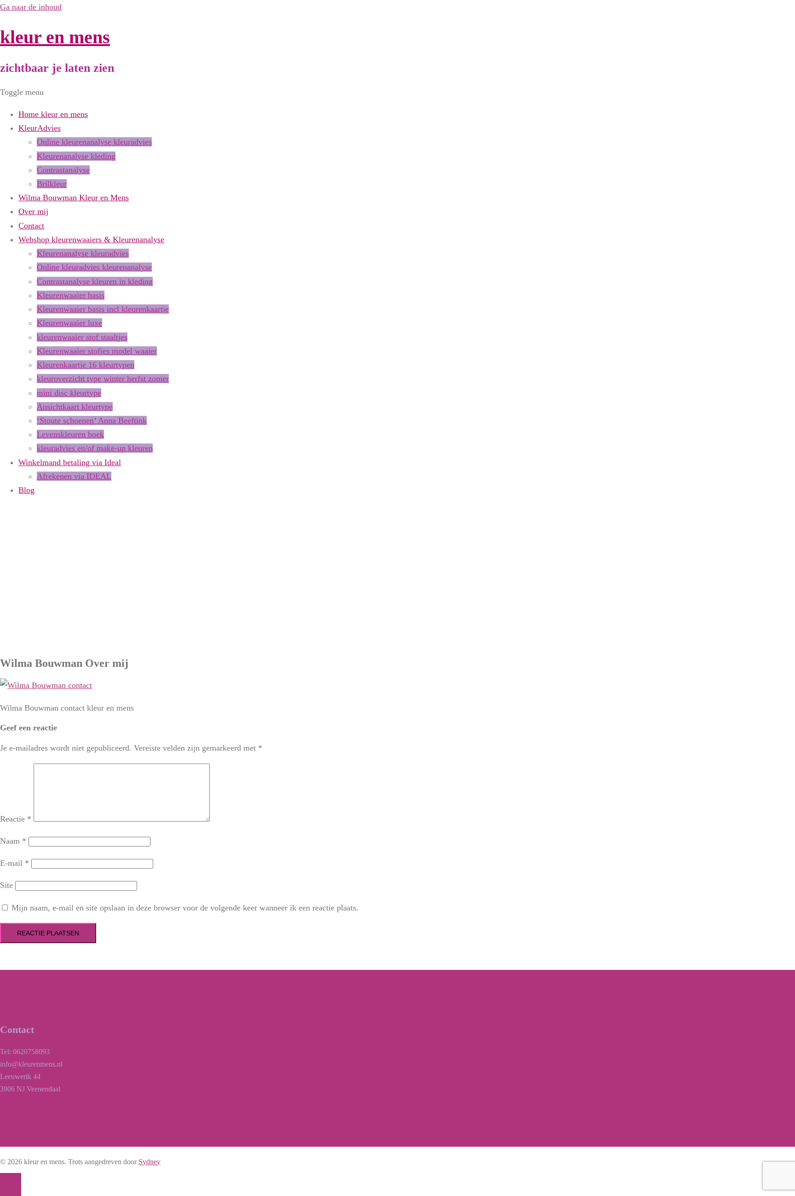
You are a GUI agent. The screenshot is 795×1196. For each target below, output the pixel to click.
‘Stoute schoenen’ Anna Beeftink (92, 420)
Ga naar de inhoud (31, 7)
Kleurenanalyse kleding (76, 156)
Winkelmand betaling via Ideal (69, 462)
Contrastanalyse (63, 170)
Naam (13, 841)
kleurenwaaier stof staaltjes (82, 337)
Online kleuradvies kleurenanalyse (94, 267)
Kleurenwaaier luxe (69, 322)
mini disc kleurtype (69, 392)
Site (6, 885)
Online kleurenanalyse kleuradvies (94, 141)
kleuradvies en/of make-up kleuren (95, 448)
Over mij (33, 211)
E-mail (14, 863)
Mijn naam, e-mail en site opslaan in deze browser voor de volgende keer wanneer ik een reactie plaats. (185, 907)
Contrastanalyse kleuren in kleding (95, 281)
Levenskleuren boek (70, 434)
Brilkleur (52, 183)
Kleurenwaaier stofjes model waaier (97, 351)
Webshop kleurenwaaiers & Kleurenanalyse (91, 239)
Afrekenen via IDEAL (74, 476)
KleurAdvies (39, 128)
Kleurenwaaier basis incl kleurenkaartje (103, 309)
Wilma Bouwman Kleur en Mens (73, 197)
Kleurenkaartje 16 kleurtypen (85, 364)
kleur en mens (55, 37)
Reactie (15, 818)
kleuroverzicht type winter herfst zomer (103, 378)
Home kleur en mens (53, 114)
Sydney (149, 1162)
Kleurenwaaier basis (70, 295)
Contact (31, 225)
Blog (26, 490)
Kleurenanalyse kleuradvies (83, 253)
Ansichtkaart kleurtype (75, 406)
